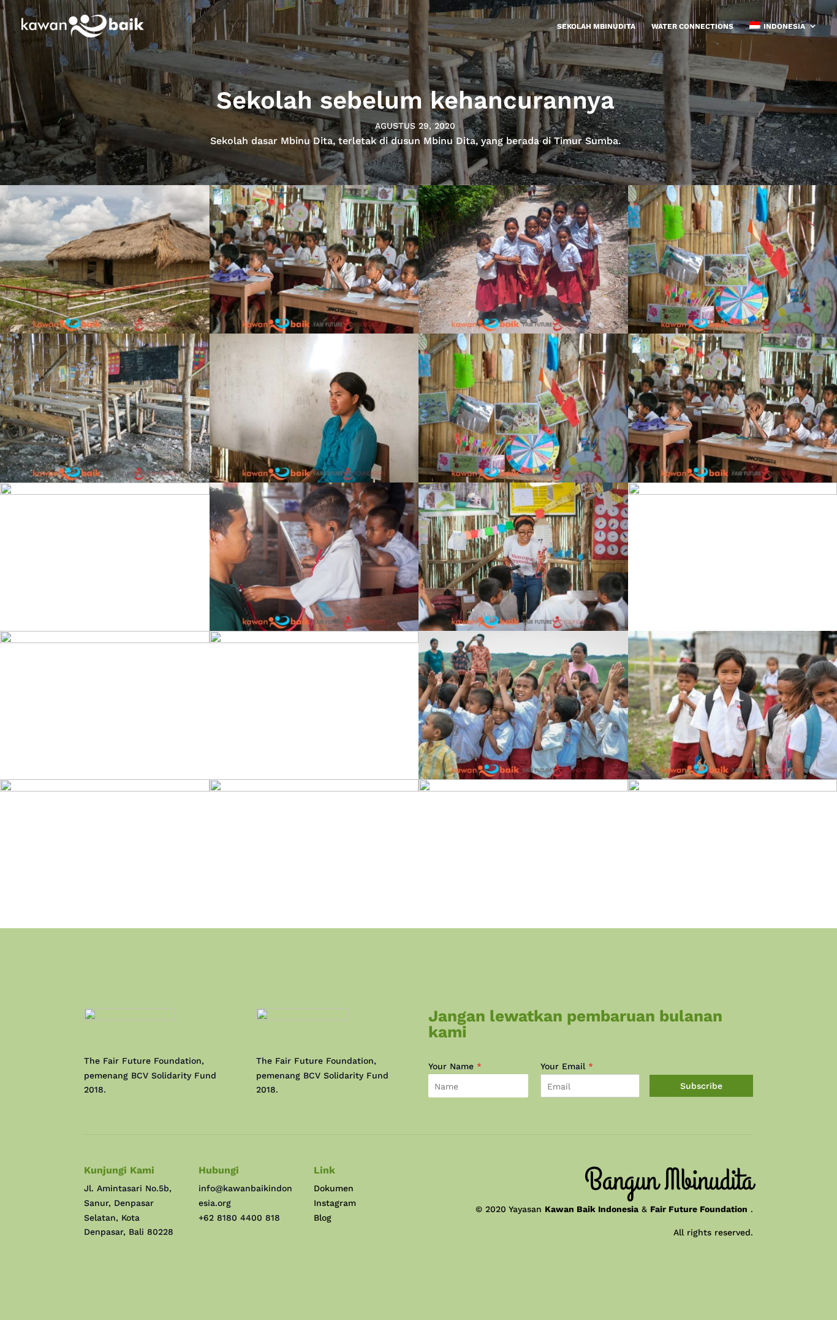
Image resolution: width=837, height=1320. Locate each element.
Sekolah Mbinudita (596, 26)
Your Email (566, 1066)
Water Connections (692, 26)
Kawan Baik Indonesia (591, 1209)
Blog (322, 1218)
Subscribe (701, 1086)
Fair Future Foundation (699, 1209)
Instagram (335, 1203)
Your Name (455, 1066)
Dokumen (334, 1188)
